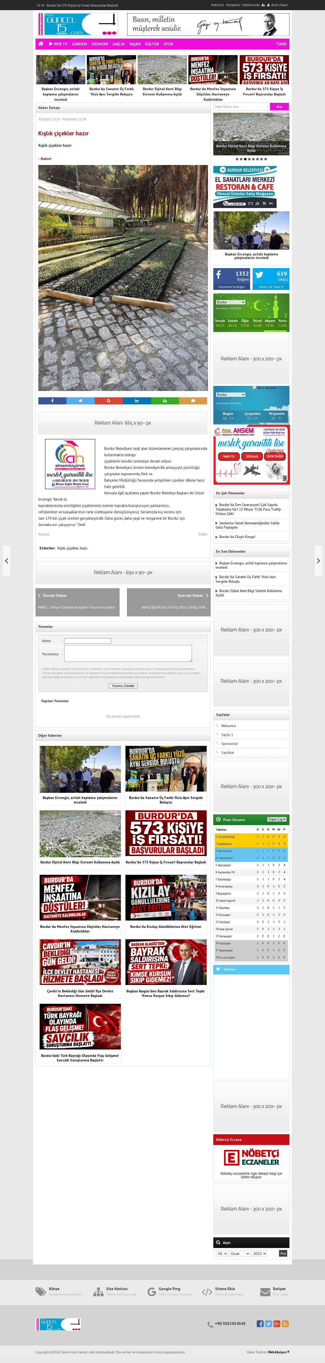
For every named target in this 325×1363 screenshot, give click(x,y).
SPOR (168, 44)
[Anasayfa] (41, 44)
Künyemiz (233, 5)
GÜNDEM (79, 44)
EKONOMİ (100, 44)
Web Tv (60, 44)
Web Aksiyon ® (278, 1352)
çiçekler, (73, 548)
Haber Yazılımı (11, 1360)
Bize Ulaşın (279, 5)
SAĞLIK (118, 44)
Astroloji (217, 5)
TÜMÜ (281, 44)
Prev (220, 134)
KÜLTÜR (152, 44)
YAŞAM (135, 44)
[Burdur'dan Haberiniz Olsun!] (77, 34)
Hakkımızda (251, 5)
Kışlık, (62, 548)
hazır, (84, 548)
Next (283, 134)
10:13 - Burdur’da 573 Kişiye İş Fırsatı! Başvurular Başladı (77, 5)
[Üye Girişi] (263, 5)
